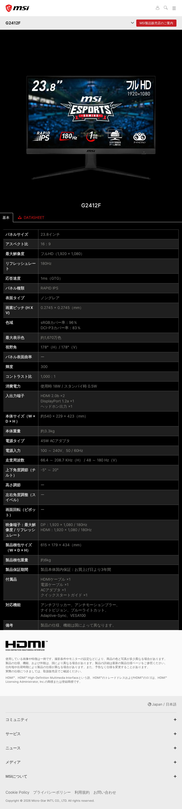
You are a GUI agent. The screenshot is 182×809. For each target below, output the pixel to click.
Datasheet (34, 217)
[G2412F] (91, 126)
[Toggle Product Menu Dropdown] (132, 23)
